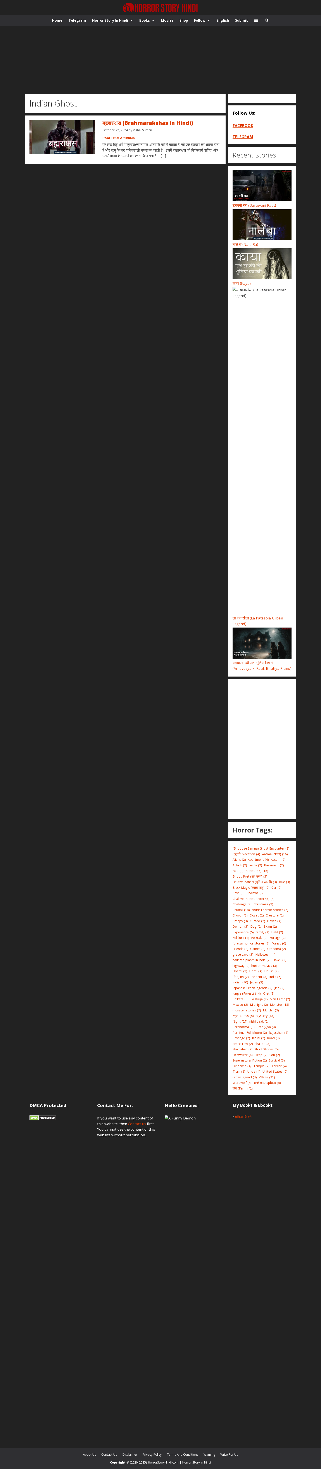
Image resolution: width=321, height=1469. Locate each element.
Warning (209, 1454)
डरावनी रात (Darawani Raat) (254, 205)
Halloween (265, 954)
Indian (240, 982)
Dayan (274, 921)
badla (255, 865)
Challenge (242, 904)
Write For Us (229, 1454)
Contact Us (109, 1454)
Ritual (258, 1038)
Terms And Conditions (182, 1454)
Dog (256, 926)
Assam (278, 859)
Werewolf (242, 1082)
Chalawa (255, 893)
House (271, 971)
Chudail (241, 910)
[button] (256, 20)
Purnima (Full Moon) (250, 1032)
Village (267, 1077)
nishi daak (259, 1021)
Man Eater (280, 999)
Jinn (279, 988)
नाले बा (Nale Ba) (245, 244)
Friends (240, 948)
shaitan (262, 1043)
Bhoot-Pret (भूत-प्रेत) (250, 876)
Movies (167, 20)
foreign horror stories (251, 943)
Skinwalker (243, 1055)
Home (57, 20)
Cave (239, 893)
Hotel (255, 971)
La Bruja (259, 999)
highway (241, 965)
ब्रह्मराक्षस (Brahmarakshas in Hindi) (147, 122)
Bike (284, 882)
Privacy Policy (152, 1454)
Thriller (279, 1066)
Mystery (265, 1015)
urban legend (245, 1077)
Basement (274, 865)
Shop (183, 20)
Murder (271, 1010)
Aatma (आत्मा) (275, 854)
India (275, 976)
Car (276, 887)
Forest (278, 943)
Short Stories (266, 1049)
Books (144, 20)
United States (274, 1071)
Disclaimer (129, 1454)
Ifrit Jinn (241, 976)
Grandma (276, 948)
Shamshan (242, 1049)
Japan (256, 982)
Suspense (242, 1066)
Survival (277, 1060)
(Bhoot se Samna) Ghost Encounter (261, 848)
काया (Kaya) (242, 283)
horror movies (264, 965)
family (262, 932)
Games (257, 948)
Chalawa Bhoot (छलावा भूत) (253, 898)
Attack (240, 865)
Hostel (240, 971)
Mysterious (243, 1015)
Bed (238, 870)
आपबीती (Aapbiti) (267, 1082)
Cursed (257, 921)
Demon (240, 926)
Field (277, 932)
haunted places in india (252, 960)
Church (240, 915)
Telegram (77, 20)
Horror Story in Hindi (110, 20)
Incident (259, 976)
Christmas (263, 904)
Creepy (240, 921)
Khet (268, 993)
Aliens (239, 859)
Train (239, 1071)
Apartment (258, 859)
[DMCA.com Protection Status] (42, 1119)
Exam (270, 926)
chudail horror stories (270, 910)
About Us (89, 1454)
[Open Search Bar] (266, 20)
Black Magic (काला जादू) (251, 887)
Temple (261, 1066)
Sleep (261, 1055)
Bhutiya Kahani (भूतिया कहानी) (255, 882)
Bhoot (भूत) (256, 870)
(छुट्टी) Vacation (246, 854)
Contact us (137, 1123)
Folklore (241, 937)
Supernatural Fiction (250, 1060)
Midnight (259, 1004)
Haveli (279, 960)
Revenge (241, 1038)
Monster (279, 1004)
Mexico (240, 1004)
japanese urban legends (252, 988)
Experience (243, 932)
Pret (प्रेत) (266, 1027)
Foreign (277, 937)
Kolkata (241, 999)
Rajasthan (278, 1032)
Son (274, 1055)
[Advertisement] (160, 58)
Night (240, 1021)
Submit (241, 20)
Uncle (253, 1071)
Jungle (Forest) (247, 993)
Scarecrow (243, 1043)
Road (273, 1038)
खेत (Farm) (243, 1088)
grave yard (243, 954)
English (223, 20)
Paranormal (244, 1027)
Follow (199, 20)
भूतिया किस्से (243, 1116)
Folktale (259, 937)
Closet (257, 915)
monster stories (247, 1010)
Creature (275, 915)
